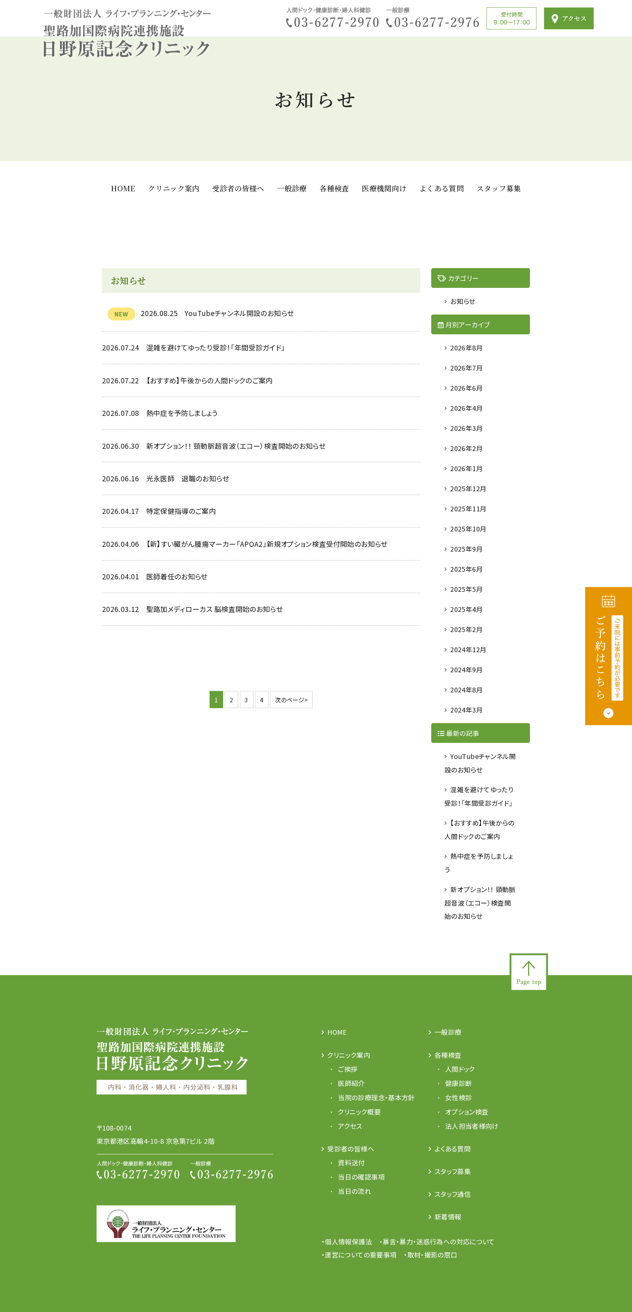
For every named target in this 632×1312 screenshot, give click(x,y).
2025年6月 (466, 569)
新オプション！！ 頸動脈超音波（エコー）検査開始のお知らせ (480, 902)
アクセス (350, 1126)
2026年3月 (466, 428)
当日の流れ (354, 1191)
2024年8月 (466, 689)
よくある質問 (441, 188)
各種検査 (334, 188)
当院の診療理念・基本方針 (376, 1097)
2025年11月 (468, 508)
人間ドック (460, 1069)
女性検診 (458, 1097)
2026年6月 (466, 387)
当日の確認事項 (361, 1176)
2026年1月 (466, 468)
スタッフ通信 (452, 1194)
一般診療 (291, 188)
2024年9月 (466, 669)
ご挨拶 (347, 1069)
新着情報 (447, 1216)
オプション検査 (467, 1111)
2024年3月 (466, 709)
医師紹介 (351, 1083)
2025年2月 (466, 629)
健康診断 (458, 1083)
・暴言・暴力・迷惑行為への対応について (437, 1241)
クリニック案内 (174, 188)
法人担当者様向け (472, 1126)
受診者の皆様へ (238, 188)
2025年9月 (466, 548)
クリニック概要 (359, 1111)
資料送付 (351, 1162)
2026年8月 (466, 347)
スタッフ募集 (499, 188)
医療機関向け (384, 188)
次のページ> (291, 699)
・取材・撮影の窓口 (430, 1254)
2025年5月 (466, 589)
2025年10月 (468, 528)
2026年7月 (466, 367)
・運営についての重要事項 (358, 1254)
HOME (123, 188)
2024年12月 (468, 649)
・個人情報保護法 (346, 1241)
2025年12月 (468, 488)
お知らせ (462, 301)
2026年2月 (466, 448)
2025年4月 (466, 609)
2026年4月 (466, 408)
